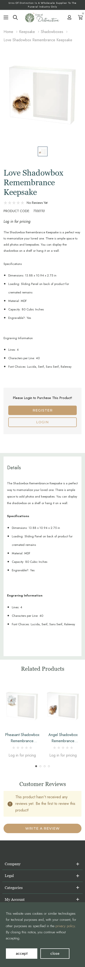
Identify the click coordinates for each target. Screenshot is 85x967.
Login (42, 422)
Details (14, 467)
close (55, 953)
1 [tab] (36, 766)
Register (43, 410)
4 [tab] (49, 766)
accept (21, 953)
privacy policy (65, 926)
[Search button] (15, 17)
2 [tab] (40, 766)
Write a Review (42, 828)
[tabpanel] (22, 721)
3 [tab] (45, 766)
